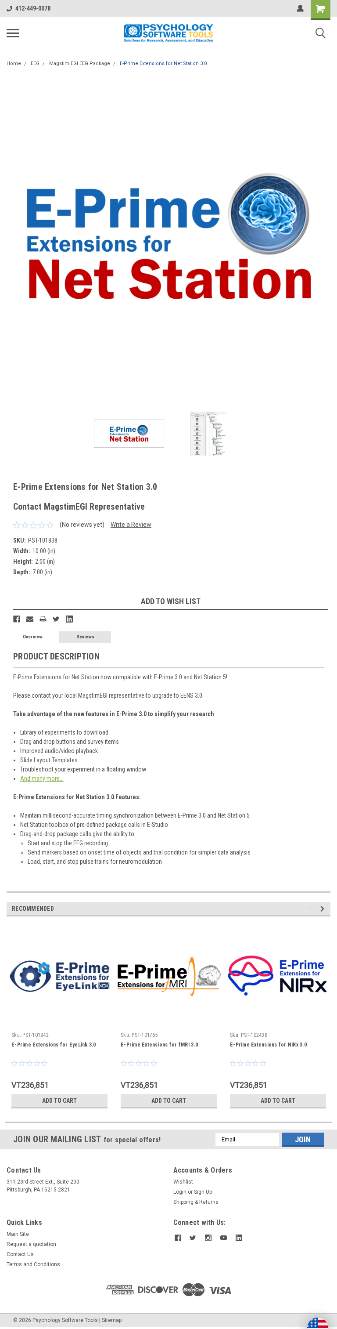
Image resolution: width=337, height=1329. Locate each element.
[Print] (43, 619)
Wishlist (183, 1182)
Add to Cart (59, 1100)
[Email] (29, 619)
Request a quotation (31, 1244)
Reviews (85, 637)
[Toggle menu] (13, 33)
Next (323, 240)
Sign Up (203, 1192)
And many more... (42, 778)
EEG (35, 63)
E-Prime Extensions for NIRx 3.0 (268, 1045)
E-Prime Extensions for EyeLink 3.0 (53, 1045)
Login (179, 1192)
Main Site (18, 1234)
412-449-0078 (32, 8)
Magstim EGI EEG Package (79, 63)
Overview (33, 637)
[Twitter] (56, 619)
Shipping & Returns (196, 1202)
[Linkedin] (69, 619)
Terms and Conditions (33, 1264)
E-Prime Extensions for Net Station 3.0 (163, 63)
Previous (13, 240)
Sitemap (112, 1320)
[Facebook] (16, 619)
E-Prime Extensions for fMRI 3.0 (159, 1045)
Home (14, 63)
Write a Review (131, 524)
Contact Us (20, 1254)
